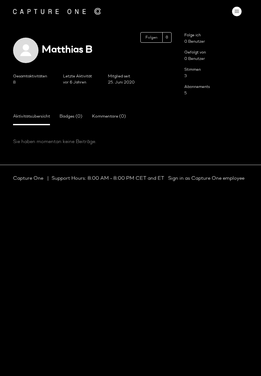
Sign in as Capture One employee (206, 178)
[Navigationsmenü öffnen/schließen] (236, 11)
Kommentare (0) (109, 116)
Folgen (151, 38)
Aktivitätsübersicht (31, 116)
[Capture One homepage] (57, 11)
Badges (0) (71, 116)
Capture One (29, 178)
